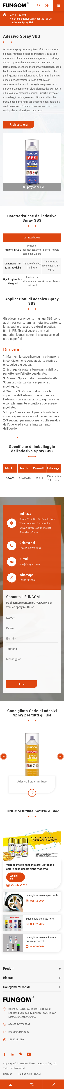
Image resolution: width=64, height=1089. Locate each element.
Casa (11, 15)
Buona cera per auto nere (40, 918)
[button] (3, 756)
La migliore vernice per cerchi (42, 895)
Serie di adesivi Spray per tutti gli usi (32, 18)
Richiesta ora (19, 124)
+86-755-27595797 (30, 548)
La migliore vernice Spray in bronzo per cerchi (41, 939)
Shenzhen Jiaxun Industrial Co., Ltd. (37, 1063)
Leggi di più (13, 877)
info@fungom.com (29, 564)
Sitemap (7, 1073)
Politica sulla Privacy (29, 1073)
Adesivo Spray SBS (22, 22)
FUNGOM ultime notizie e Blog (32, 811)
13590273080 (27, 580)
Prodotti (22, 15)
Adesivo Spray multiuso (32, 781)
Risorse (8, 978)
